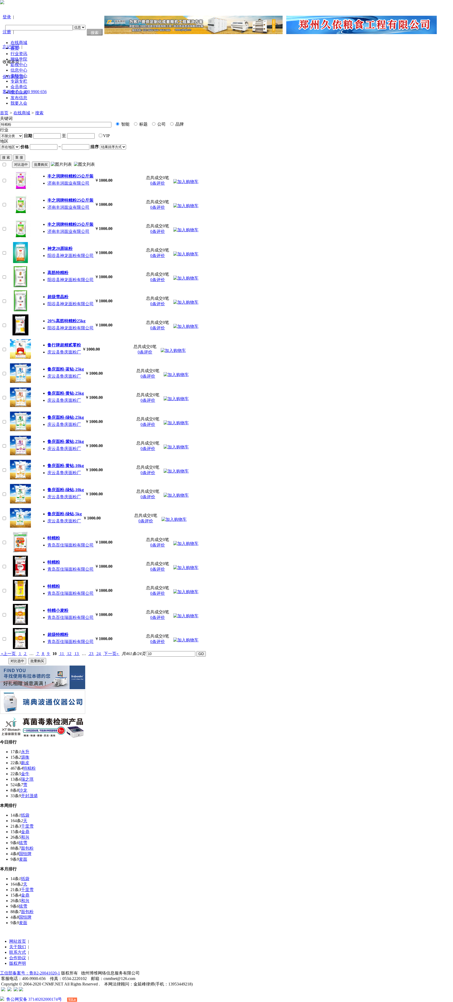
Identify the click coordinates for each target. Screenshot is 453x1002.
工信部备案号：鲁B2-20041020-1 (30, 973)
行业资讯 (18, 53)
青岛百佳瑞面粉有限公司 (70, 545)
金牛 (25, 773)
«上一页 (8, 653)
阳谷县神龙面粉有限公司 (70, 255)
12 (69, 653)
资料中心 (18, 75)
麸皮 (25, 762)
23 (91, 653)
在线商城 (18, 42)
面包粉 (27, 848)
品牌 (179, 124)
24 (98, 653)
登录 (7, 17)
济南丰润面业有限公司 (68, 183)
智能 (125, 124)
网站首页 (17, 941)
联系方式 (17, 952)
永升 (25, 751)
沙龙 (23, 790)
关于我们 (17, 947)
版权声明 (17, 963)
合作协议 (17, 958)
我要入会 (18, 103)
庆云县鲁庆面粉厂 (64, 352)
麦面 (23, 859)
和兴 (25, 837)
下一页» (111, 653)
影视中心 (18, 64)
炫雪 (23, 842)
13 (76, 653)
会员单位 (18, 86)
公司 (161, 124)
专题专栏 (18, 81)
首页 (14, 48)
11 (62, 653)
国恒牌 (25, 853)
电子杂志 (18, 92)
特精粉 (29, 768)
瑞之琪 (27, 779)
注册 (7, 32)
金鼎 (25, 831)
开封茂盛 (29, 796)
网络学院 (18, 59)
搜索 (39, 113)
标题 (143, 124)
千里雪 (27, 826)
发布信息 (18, 97)
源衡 (25, 757)
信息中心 (18, 70)
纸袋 (25, 815)
